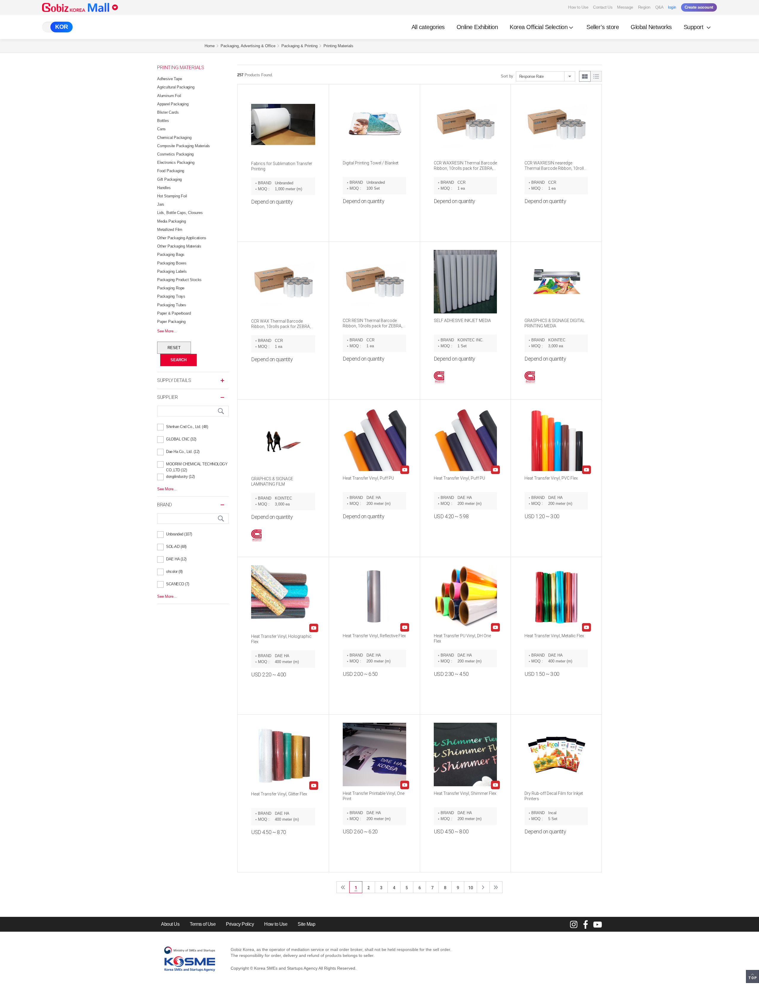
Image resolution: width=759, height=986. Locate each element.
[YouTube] (597, 924)
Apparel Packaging (173, 104)
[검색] (220, 411)
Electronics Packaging (175, 162)
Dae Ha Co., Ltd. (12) (183, 451)
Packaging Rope (170, 288)
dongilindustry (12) (180, 476)
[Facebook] (585, 924)
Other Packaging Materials (179, 246)
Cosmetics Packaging (175, 154)
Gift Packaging (169, 179)
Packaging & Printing (299, 46)
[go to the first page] (343, 887)
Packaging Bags (170, 254)
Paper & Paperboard (174, 313)
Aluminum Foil (169, 95)
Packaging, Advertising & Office (248, 46)
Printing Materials (338, 46)
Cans (161, 129)
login (672, 7)
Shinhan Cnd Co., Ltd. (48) (187, 426)
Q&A (659, 7)
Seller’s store (602, 27)
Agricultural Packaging (175, 87)
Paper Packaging (171, 321)
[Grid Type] (585, 76)
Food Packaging (170, 171)
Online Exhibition (477, 27)
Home (210, 46)
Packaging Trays (171, 296)
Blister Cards (167, 112)
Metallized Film (169, 229)
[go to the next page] (483, 887)
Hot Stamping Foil (172, 196)
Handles (164, 188)
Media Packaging (171, 221)
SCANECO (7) (177, 584)
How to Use (578, 7)
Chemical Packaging (174, 137)
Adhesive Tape (169, 79)
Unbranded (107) (179, 534)
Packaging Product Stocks (179, 280)
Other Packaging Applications (181, 238)
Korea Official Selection (538, 27)
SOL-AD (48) (176, 546)
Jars (160, 204)
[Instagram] (573, 924)
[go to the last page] (496, 887)
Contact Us (602, 7)
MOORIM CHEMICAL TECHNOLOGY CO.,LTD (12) (196, 465)
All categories (428, 27)
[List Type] (596, 76)
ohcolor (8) (174, 571)
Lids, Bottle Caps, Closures (180, 212)
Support (694, 27)
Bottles (163, 120)
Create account (699, 7)
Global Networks (651, 27)
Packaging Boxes (171, 263)
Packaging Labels (172, 271)
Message (625, 7)
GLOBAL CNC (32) (181, 439)
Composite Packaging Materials (183, 146)
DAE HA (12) (176, 559)
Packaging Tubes (171, 305)
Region (644, 7)
